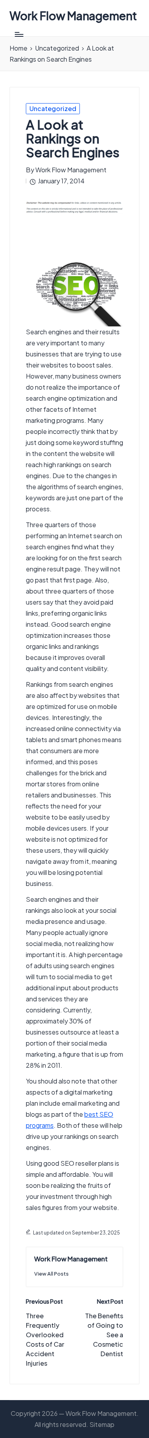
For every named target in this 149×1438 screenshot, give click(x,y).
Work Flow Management (73, 16)
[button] (51, 1274)
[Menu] (19, 34)
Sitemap (101, 1424)
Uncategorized (52, 108)
